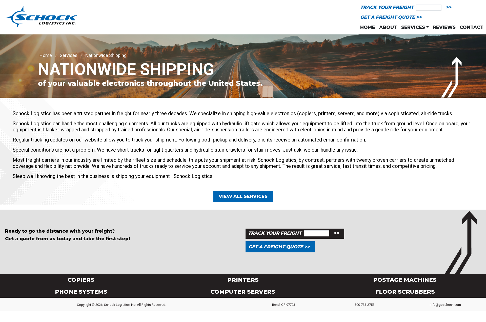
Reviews (444, 27)
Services (68, 55)
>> (448, 7)
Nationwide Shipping (106, 55)
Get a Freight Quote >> (391, 17)
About (388, 27)
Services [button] (413, 27)
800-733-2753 (364, 305)
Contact (471, 27)
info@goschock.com (445, 305)
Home (367, 27)
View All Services (243, 196)
